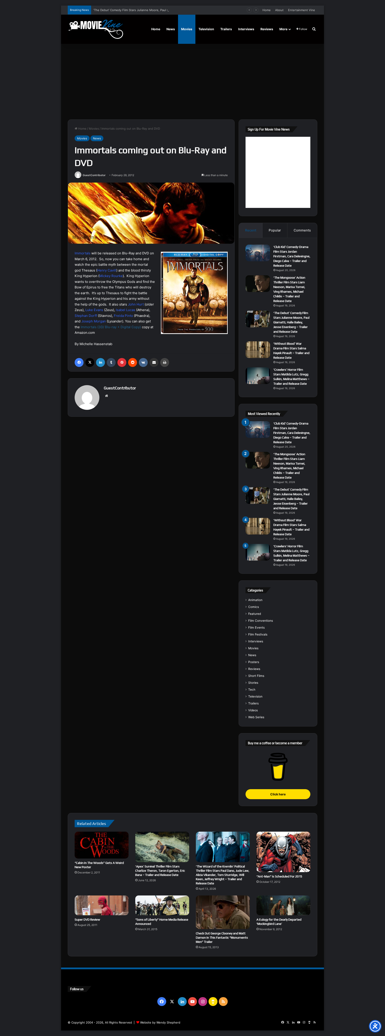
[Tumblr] (111, 362)
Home (266, 10)
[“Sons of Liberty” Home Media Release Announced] (162, 905)
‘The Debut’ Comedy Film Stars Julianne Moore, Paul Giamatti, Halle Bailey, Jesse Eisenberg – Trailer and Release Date (175, 10)
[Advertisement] (192, 81)
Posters (253, 662)
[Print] (164, 362)
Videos (253, 710)
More (283, 29)
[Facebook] (79, 362)
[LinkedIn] (100, 362)
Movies (186, 29)
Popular (275, 230)
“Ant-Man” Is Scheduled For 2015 (279, 876)
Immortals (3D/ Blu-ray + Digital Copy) (111, 327)
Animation (255, 600)
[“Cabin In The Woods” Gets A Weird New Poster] (102, 845)
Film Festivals (257, 634)
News (170, 29)
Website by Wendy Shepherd (160, 1022)
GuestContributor (94, 175)
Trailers (226, 29)
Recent (250, 230)
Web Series (256, 717)
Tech (251, 689)
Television (206, 29)
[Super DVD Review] (102, 905)
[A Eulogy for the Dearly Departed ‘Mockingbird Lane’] (283, 905)
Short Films (256, 676)
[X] (89, 362)
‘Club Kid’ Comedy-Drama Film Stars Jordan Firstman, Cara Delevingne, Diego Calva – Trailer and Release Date (291, 256)
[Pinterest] (121, 362)
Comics (253, 607)
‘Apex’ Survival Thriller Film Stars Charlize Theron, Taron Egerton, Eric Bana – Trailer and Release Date (160, 871)
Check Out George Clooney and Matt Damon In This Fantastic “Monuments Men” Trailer (222, 937)
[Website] (106, 395)
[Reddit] (132, 362)
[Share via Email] (153, 362)
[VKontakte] (143, 362)
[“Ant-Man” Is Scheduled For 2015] (283, 852)
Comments (302, 230)
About (279, 10)
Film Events (256, 627)
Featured (254, 614)
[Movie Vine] (95, 29)
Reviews (266, 29)
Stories (253, 682)
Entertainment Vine (301, 10)
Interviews (246, 29)
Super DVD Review (87, 919)
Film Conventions (260, 620)
